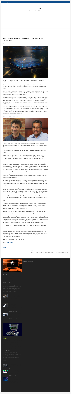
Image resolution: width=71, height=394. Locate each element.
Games (34, 30)
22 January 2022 (7, 43)
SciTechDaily (10, 242)
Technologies (12, 30)
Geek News (35, 8)
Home (5, 30)
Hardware (21, 30)
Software (28, 30)
